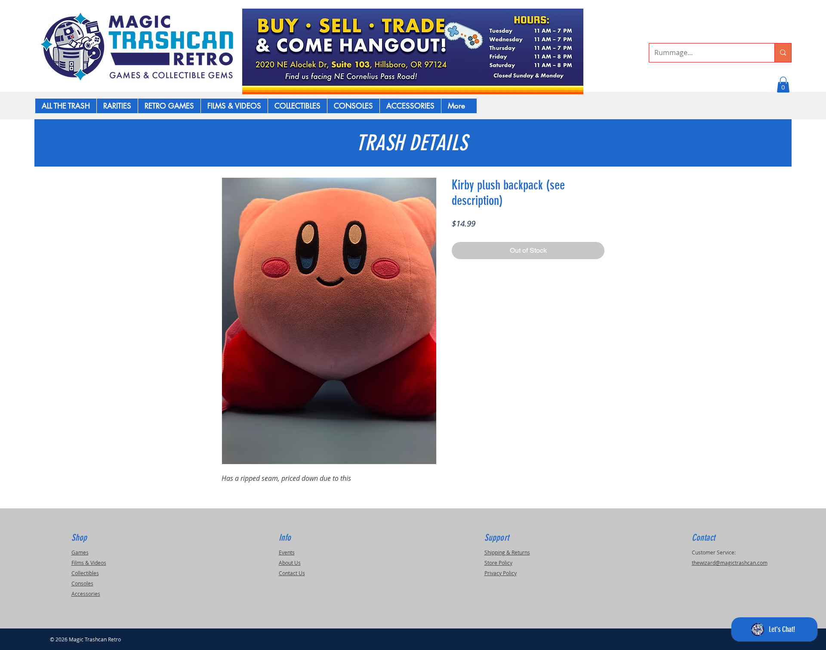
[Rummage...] (782, 52)
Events (287, 552)
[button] (783, 85)
